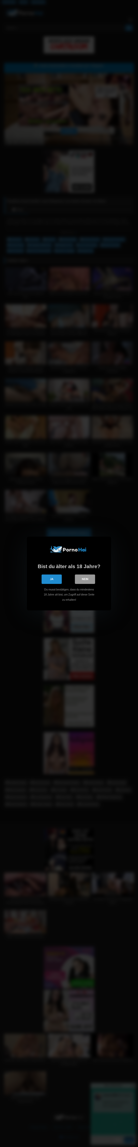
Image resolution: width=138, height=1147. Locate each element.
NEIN (85, 579)
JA (52, 579)
